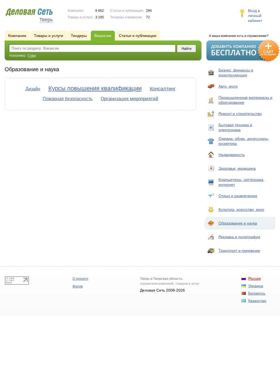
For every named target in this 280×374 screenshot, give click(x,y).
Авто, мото (228, 86)
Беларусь (256, 293)
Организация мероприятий (129, 98)
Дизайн (32, 89)
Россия (254, 278)
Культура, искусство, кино (241, 209)
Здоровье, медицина (237, 168)
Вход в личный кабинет (255, 15)
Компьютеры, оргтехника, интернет (241, 182)
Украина (255, 286)
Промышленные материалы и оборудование (245, 100)
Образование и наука (237, 223)
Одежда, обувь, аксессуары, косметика (243, 141)
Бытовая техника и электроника (235, 127)
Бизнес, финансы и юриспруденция (235, 72)
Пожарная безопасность (67, 98)
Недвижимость (231, 155)
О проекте (80, 279)
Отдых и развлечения (237, 196)
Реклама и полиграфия (239, 237)
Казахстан (257, 300)
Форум (77, 286)
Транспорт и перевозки (239, 250)
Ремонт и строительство (240, 113)
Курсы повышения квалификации (95, 88)
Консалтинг (163, 88)
